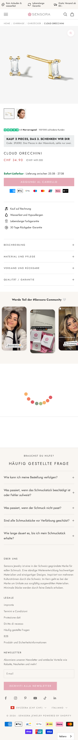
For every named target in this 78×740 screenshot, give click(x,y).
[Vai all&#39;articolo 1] (9, 113)
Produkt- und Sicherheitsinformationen (25, 642)
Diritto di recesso (13, 624)
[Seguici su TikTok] (45, 698)
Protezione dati (12, 617)
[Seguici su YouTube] (35, 698)
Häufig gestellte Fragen (17, 630)
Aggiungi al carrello (39, 182)
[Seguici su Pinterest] (25, 698)
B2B (6, 636)
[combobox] (65, 736)
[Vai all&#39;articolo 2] (21, 113)
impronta (9, 605)
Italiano (58, 707)
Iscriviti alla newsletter (30, 686)
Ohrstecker (34, 23)
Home (7, 23)
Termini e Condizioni (15, 611)
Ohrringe (19, 23)
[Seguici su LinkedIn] (55, 698)
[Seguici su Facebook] (6, 698)
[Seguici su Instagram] (15, 698)
